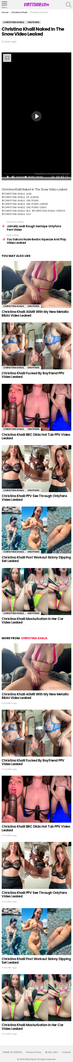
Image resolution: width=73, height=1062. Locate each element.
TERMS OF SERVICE (12, 1052)
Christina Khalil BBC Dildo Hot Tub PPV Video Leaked (36, 436)
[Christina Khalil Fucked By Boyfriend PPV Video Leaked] (36, 345)
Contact (66, 1052)
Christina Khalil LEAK (18, 193)
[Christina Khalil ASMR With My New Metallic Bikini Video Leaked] (36, 284)
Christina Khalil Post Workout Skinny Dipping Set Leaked (36, 559)
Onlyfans (33, 306)
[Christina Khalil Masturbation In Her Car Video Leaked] (36, 591)
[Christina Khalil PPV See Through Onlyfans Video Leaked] (36, 468)
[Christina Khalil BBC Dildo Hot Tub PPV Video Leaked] (36, 407)
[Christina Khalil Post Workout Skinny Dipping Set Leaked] (36, 530)
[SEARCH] (68, 5)
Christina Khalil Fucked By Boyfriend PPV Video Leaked (33, 375)
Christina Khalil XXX (17, 214)
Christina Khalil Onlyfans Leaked (26, 204)
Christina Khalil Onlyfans (21, 200)
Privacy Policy (33, 1052)
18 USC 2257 (51, 1052)
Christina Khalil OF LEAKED (21, 197)
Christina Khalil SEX (17, 210)
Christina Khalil (13, 306)
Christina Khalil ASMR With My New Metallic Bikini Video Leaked (35, 313)
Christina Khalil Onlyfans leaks (25, 207)
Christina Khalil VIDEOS (49, 210)
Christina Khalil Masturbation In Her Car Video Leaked (32, 621)
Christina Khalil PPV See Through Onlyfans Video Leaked (34, 498)
